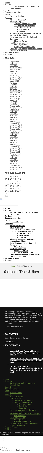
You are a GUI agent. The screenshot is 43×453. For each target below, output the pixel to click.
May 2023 (13, 83)
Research (9, 18)
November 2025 (16, 68)
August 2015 (14, 133)
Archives (8, 54)
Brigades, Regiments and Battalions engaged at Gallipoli (25, 34)
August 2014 (14, 156)
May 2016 (13, 116)
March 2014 (14, 163)
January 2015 (15, 146)
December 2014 (16, 148)
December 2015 (16, 125)
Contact (8, 10)
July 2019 (13, 87)
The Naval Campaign (19, 43)
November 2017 (16, 96)
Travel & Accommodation (25, 24)
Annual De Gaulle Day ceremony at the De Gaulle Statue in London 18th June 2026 (26, 360)
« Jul (6, 196)
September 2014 (16, 154)
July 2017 (13, 102)
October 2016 (15, 106)
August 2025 (14, 71)
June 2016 (14, 114)
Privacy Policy (15, 8)
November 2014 (16, 150)
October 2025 (15, 69)
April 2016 (13, 117)
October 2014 (15, 152)
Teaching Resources (18, 51)
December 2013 (16, 167)
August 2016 (14, 110)
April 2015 (13, 140)
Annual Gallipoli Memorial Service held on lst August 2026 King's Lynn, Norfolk (25, 353)
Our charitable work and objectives (25, 6)
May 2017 (13, 104)
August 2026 (14, 62)
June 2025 (14, 73)
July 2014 (13, 158)
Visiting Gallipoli (17, 22)
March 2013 (14, 169)
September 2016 (16, 108)
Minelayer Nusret (21, 45)
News (7, 14)
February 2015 (15, 144)
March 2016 (14, 119)
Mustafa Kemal (20, 41)
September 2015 (16, 131)
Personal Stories (17, 16)
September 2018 (16, 94)
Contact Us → (10, 341)
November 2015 (16, 127)
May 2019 (13, 89)
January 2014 (15, 165)
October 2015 (15, 129)
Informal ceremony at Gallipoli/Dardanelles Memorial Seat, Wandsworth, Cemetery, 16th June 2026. (26, 369)
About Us (8, 5)
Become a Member (13, 12)
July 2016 (13, 112)
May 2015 (13, 139)
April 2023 (13, 85)
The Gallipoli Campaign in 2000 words (26, 49)
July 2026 (13, 64)
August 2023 (14, 81)
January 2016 (15, 123)
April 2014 (13, 162)
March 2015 (14, 142)
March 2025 (14, 75)
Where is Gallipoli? (18, 20)
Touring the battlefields (24, 26)
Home (7, 3)
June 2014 (14, 160)
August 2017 (14, 100)
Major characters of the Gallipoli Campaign (25, 414)
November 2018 (16, 91)
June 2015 (14, 137)
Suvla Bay (23, 31)
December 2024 (16, 77)
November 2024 (16, 79)
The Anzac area (25, 28)
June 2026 (14, 66)
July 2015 (13, 135)
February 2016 (15, 121)
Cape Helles (24, 29)
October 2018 (15, 93)
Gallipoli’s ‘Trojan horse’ (24, 47)
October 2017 (15, 98)
